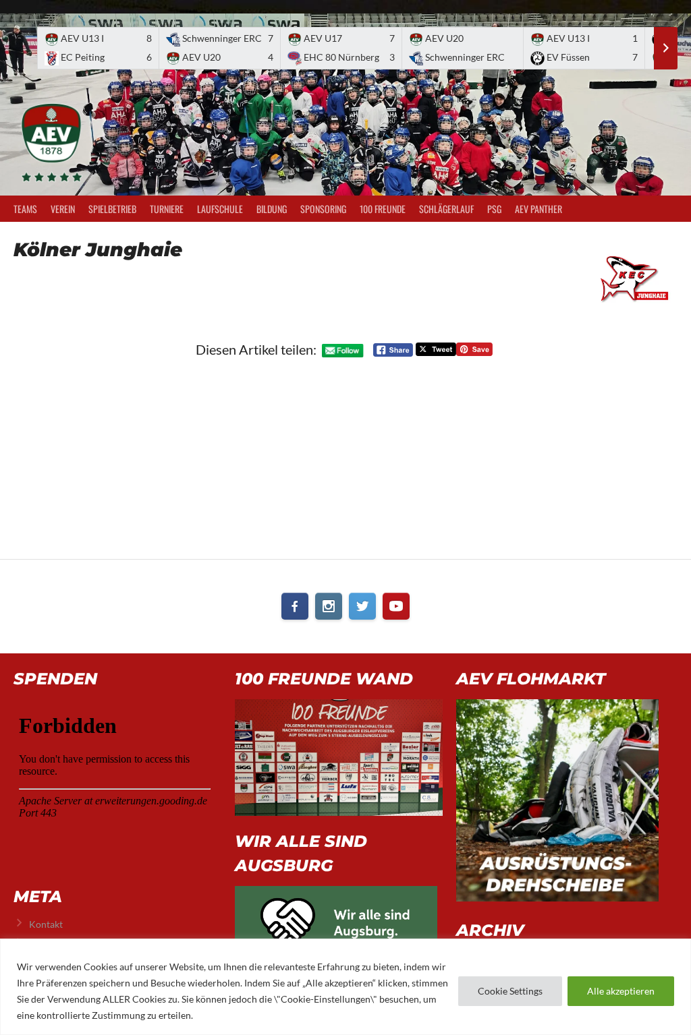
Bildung (271, 209)
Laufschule (220, 209)
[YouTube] (396, 606)
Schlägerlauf (446, 209)
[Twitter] (362, 606)
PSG (494, 209)
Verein (63, 209)
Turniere (167, 209)
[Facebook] (294, 606)
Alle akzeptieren (621, 991)
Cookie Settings (510, 991)
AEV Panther (538, 209)
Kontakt (46, 924)
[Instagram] (328, 606)
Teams (25, 209)
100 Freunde (383, 209)
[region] (345, 987)
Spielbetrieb (112, 209)
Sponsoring (323, 209)
